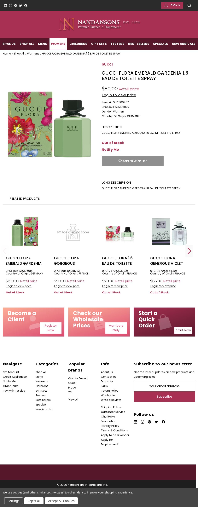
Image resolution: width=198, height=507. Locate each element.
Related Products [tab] (25, 198)
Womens (58, 44)
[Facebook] (25, 5)
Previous (5, 251)
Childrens (78, 44)
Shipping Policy (111, 407)
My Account (11, 372)
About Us (107, 372)
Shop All (27, 44)
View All (73, 399)
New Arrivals (183, 44)
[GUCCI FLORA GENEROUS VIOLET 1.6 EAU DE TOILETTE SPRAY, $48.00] (169, 232)
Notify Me (110, 149)
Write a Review (111, 400)
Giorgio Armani (78, 378)
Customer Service (113, 412)
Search (190, 5)
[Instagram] (10, 5)
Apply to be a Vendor (115, 435)
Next (189, 251)
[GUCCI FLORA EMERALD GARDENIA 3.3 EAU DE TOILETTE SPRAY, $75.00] (25, 232)
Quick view (25, 238)
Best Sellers (138, 44)
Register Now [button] (50, 327)
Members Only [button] (116, 327)
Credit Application (15, 377)
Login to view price (119, 95)
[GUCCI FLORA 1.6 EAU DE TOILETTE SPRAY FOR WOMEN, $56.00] (121, 232)
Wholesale (108, 395)
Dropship (107, 381)
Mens (42, 44)
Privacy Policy (110, 426)
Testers (117, 44)
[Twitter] (20, 5)
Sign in (175, 5)
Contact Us (108, 377)
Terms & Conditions (114, 430)
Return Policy (109, 391)
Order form (10, 386)
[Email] (110, 174)
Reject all (33, 501)
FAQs (104, 386)
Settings (14, 501)
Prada (72, 387)
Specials (160, 44)
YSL (70, 392)
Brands (9, 44)
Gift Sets (99, 44)
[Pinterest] (15, 5)
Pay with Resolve (14, 391)
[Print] (117, 174)
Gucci (72, 383)
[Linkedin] (5, 5)
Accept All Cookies (61, 501)
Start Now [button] (183, 330)
